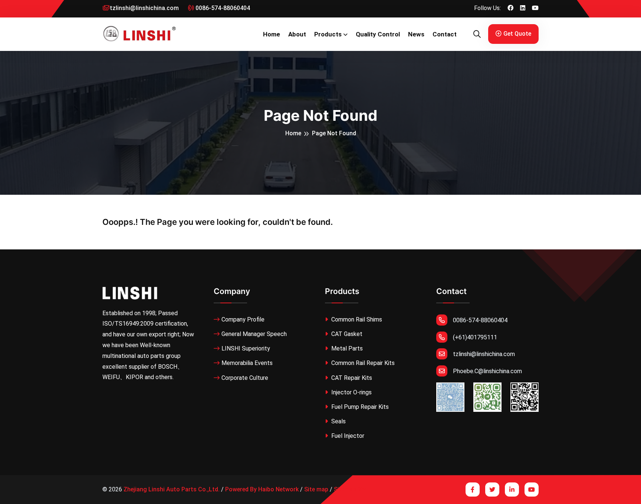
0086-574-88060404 (222, 8)
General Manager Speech (254, 333)
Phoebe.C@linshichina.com (487, 371)
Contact (445, 34)
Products (328, 34)
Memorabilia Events (247, 362)
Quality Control (378, 34)
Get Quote (517, 33)
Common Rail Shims (356, 319)
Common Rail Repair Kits (362, 362)
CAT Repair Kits (351, 377)
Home (271, 34)
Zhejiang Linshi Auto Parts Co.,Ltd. (172, 489)
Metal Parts (346, 348)
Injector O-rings (351, 392)
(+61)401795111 (475, 337)
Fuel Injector (347, 435)
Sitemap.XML (352, 489)
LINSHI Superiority (245, 348)
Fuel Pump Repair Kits (359, 406)
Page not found (334, 133)
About (297, 34)
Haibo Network (278, 489)
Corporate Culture (244, 377)
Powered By (241, 489)
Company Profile (242, 319)
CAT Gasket (346, 333)
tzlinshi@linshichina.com (144, 8)
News (416, 34)
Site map (316, 489)
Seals (338, 421)
